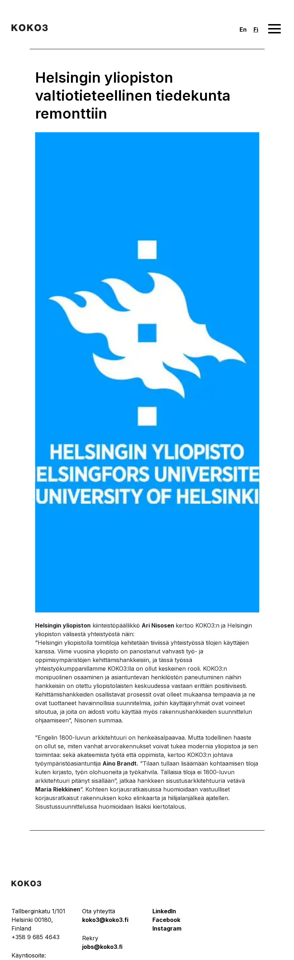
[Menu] (274, 29)
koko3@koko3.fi (105, 919)
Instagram (166, 928)
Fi (255, 29)
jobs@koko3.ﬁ (102, 946)
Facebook (166, 919)
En (243, 29)
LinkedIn (164, 911)
